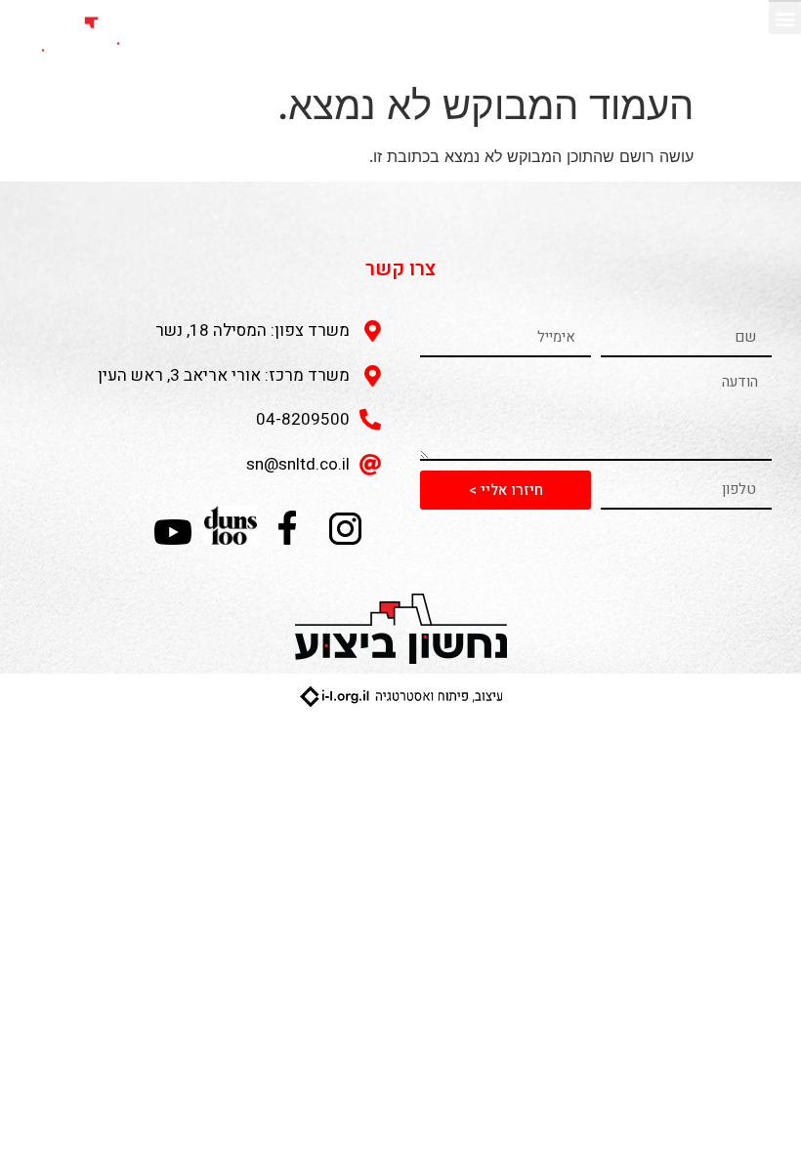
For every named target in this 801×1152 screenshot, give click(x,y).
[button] (785, 18)
